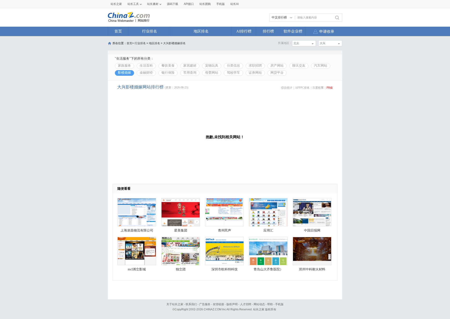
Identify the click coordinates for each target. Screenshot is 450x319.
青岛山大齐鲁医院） (268, 269)
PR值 (329, 87)
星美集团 (180, 230)
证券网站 (255, 72)
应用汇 (268, 230)
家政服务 (124, 65)
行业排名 (149, 31)
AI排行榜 (243, 31)
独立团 (181, 269)
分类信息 (233, 65)
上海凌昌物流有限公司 (136, 230)
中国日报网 (312, 230)
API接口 (189, 4)
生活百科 (146, 65)
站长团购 (205, 4)
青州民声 (224, 230)
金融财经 (146, 72)
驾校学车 (233, 72)
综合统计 (286, 87)
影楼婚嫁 (124, 72)
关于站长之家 (174, 304)
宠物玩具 (211, 65)
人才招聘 (245, 304)
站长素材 (152, 4)
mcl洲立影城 (137, 269)
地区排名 (201, 31)
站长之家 (116, 4)
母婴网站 (211, 72)
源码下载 (172, 4)
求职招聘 (255, 65)
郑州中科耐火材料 (312, 269)
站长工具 (133, 4)
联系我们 (191, 304)
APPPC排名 (302, 87)
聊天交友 (298, 65)
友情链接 (218, 304)
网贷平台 (277, 72)
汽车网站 (320, 65)
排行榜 (268, 31)
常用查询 (189, 72)
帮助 (270, 304)
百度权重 (318, 87)
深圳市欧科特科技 (224, 269)
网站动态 (259, 304)
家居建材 (189, 65)
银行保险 (168, 72)
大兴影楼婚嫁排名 (174, 43)
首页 (118, 31)
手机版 (279, 304)
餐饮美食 (168, 65)
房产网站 (277, 65)
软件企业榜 (293, 31)
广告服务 (204, 304)
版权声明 (232, 304)
